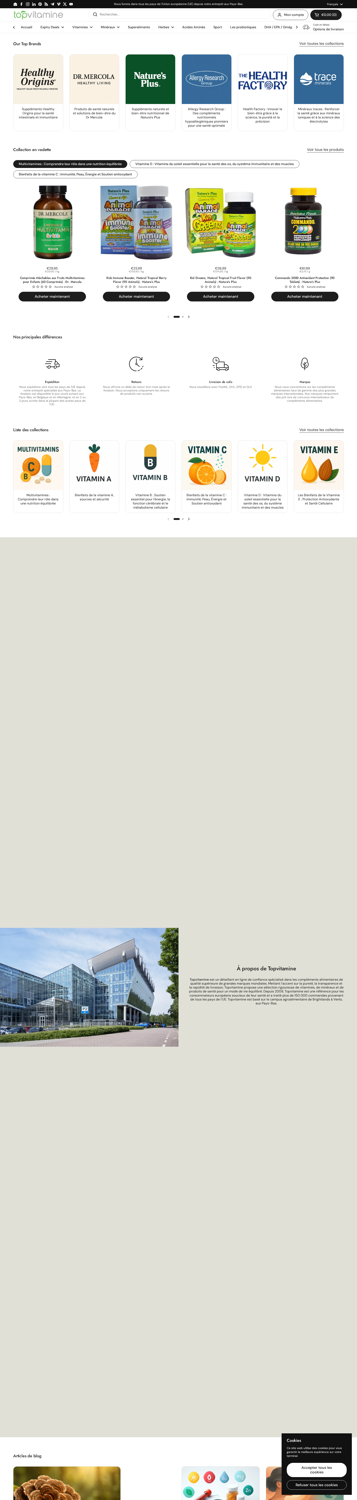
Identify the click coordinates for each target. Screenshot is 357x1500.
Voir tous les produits (325, 149)
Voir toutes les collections (321, 43)
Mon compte (294, 15)
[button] (326, 15)
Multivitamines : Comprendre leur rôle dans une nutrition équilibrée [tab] (70, 164)
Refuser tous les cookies (317, 1484)
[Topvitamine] (38, 15)
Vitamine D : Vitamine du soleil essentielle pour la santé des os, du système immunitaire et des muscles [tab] (214, 164)
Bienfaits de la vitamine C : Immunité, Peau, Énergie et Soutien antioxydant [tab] (75, 174)
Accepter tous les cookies (316, 1470)
